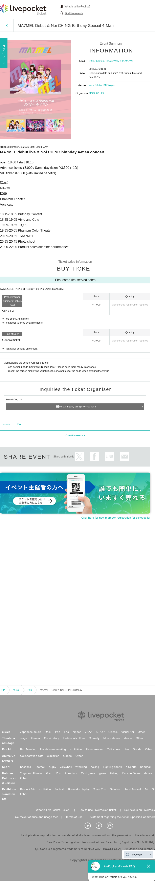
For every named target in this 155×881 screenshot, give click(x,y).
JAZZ (88, 731)
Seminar (115, 789)
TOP (2, 690)
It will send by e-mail (124, 456)
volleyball (66, 766)
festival (59, 789)
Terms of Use (74, 816)
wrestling (81, 766)
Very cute (119, 61)
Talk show (113, 749)
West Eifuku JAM (98, 85)
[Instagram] (112, 826)
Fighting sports (112, 766)
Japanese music (30, 731)
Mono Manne (111, 738)
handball (145, 766)
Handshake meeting (53, 749)
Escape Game (131, 773)
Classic (112, 731)
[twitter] (90, 826)
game (102, 773)
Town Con (99, 789)
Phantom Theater (104, 61)
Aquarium (71, 773)
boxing (95, 766)
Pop (19, 424)
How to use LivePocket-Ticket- (98, 809)
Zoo (58, 773)
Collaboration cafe (31, 755)
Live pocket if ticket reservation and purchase (23, 9)
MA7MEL (130, 61)
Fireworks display (78, 789)
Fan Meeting (28, 749)
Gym (49, 773)
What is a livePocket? (77, 6)
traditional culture (74, 738)
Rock (48, 731)
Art (146, 789)
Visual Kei (127, 731)
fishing (114, 773)
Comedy (94, 738)
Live (126, 749)
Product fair (27, 789)
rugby (52, 766)
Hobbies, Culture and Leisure (9, 778)
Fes (66, 731)
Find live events (74, 13)
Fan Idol (7, 749)
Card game (88, 773)
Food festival (133, 789)
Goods (137, 749)
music (6, 424)
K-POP (100, 731)
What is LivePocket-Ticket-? (53, 809)
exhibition (76, 749)
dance (128, 738)
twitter (79, 456)
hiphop (77, 731)
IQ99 (91, 61)
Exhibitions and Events (9, 794)
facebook (94, 456)
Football (40, 766)
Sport (5, 766)
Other (141, 731)
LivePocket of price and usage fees (36, 816)
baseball (25, 766)
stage (23, 738)
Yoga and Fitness (31, 773)
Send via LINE (109, 456)
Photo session (95, 749)
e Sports (131, 766)
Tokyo (110, 85)
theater (35, 738)
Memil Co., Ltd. (97, 93)
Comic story (51, 738)
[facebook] (101, 826)
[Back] (7, 25)
